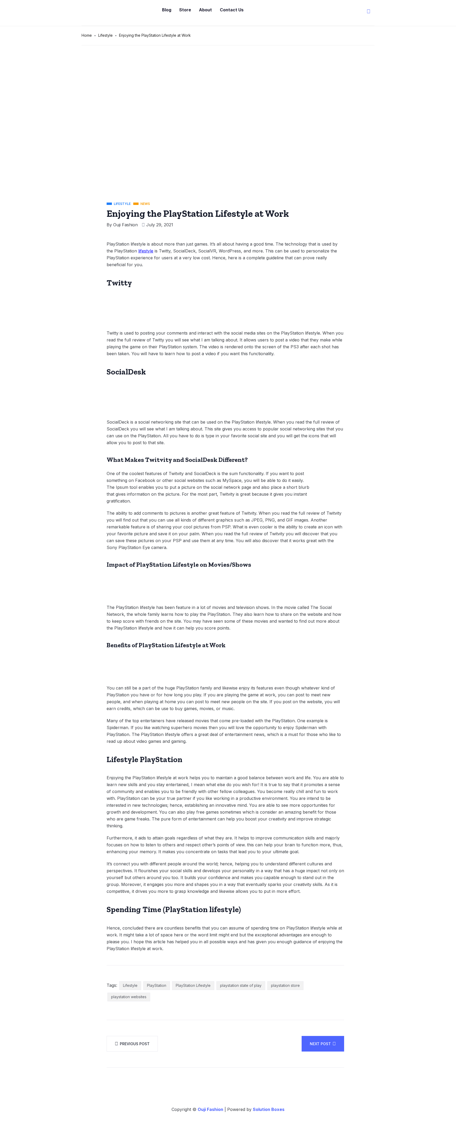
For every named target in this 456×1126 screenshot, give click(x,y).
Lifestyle (105, 35)
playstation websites (128, 996)
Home (87, 35)
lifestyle (145, 251)
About (205, 9)
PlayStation (156, 985)
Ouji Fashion (125, 224)
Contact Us (232, 9)
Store (185, 9)
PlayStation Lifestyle (193, 985)
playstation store (285, 985)
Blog (166, 9)
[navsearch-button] (368, 11)
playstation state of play (241, 985)
